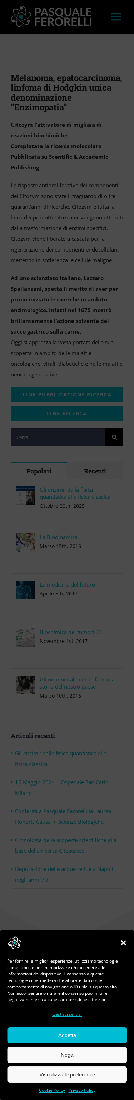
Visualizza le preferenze (67, 1074)
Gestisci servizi (67, 1014)
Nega (67, 1055)
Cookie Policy (52, 1090)
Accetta (67, 1035)
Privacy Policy (82, 1090)
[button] (123, 942)
